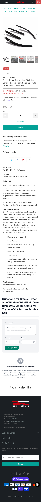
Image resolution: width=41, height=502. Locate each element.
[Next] (36, 34)
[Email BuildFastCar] (12, 474)
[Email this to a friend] (28, 160)
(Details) (6, 146)
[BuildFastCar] (20, 2)
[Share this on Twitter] (11, 160)
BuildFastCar (16, 497)
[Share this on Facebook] (17, 160)
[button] (37, 484)
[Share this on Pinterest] (23, 160)
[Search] (33, 2)
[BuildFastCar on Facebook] (16, 474)
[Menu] (1, 2)
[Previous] (4, 34)
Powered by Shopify (27, 497)
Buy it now (20, 127)
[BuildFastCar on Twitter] (28, 474)
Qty (4, 111)
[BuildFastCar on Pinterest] (24, 474)
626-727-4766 (13, 419)
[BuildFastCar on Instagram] (20, 474)
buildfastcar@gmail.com (16, 421)
